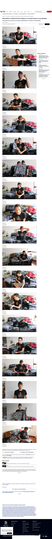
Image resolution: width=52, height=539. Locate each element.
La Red (39, 64)
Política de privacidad (35, 524)
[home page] (2, 11)
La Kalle (12, 527)
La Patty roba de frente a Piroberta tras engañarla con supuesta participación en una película (44, 75)
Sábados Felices (41, 59)
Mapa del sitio (24, 528)
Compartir (48, 24)
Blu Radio (12, 524)
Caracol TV (3, 16)
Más (31, 11)
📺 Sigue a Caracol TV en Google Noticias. (20, 489)
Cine (7, 462)
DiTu (11, 528)
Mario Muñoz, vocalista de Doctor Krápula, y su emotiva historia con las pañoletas (22, 16)
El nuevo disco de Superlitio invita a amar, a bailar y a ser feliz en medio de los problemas (15, 506)
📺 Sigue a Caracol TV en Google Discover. (28, 452)
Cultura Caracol (8, 16)
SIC (32, 528)
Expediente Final (41, 54)
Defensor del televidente (26, 527)
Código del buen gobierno (26, 524)
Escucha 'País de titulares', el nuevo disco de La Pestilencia (15, 516)
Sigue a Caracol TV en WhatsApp (9, 452)
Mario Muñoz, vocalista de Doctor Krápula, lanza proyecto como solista (21, 509)
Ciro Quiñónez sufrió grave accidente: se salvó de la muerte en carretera (44, 66)
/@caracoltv (42, 24)
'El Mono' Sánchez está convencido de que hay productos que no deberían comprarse (44, 71)
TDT (23, 532)
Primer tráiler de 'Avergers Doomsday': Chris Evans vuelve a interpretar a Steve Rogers (18, 463)
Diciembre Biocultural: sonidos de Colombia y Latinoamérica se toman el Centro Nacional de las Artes (20, 466)
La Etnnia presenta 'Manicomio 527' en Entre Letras (24, 507)
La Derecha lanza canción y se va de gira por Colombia (15, 515)
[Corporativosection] (40, 521)
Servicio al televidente (25, 531)
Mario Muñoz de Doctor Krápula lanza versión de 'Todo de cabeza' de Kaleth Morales (19, 513)
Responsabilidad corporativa (36, 527)
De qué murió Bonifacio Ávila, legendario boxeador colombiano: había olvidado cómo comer (44, 56)
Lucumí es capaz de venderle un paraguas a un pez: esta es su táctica (44, 61)
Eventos (7, 465)
